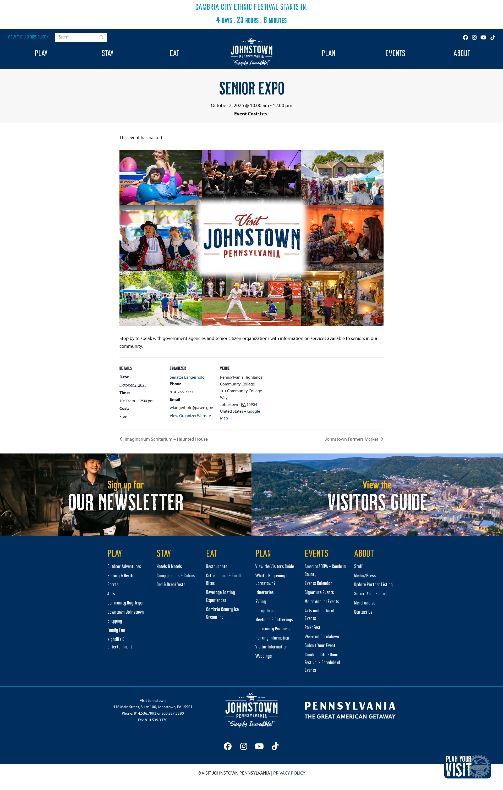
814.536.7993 (145, 713)
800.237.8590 (172, 713)
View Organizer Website (190, 415)
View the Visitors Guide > (28, 37)
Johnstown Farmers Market (352, 439)
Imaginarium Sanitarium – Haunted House (166, 439)
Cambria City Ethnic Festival (236, 8)
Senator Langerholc (187, 377)
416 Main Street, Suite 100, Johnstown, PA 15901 (153, 706)
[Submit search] (101, 37)
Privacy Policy (289, 773)
